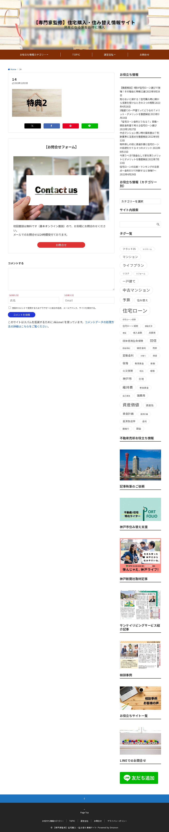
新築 (153, 363)
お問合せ (61, 245)
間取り (126, 428)
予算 (126, 299)
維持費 (128, 387)
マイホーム (147, 249)
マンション (130, 257)
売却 (155, 348)
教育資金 (139, 363)
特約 (141, 371)
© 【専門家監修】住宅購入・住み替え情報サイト (74, 827)
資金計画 (128, 414)
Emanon (114, 827)
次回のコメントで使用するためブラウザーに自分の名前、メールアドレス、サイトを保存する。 (54, 308)
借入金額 (137, 332)
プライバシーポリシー (117, 821)
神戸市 (127, 378)
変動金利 (128, 355)
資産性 (150, 405)
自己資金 (126, 396)
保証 (124, 333)
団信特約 (126, 348)
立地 (141, 379)
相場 (152, 370)
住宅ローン (135, 310)
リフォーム (141, 273)
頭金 (138, 428)
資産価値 (131, 404)
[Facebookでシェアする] (52, 125)
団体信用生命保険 (133, 340)
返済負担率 (129, 421)
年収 (155, 355)
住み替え (142, 300)
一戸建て (129, 281)
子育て (143, 356)
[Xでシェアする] (32, 125)
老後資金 (144, 387)
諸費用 (141, 395)
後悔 (125, 363)
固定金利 (141, 348)
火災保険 (128, 370)
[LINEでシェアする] (90, 125)
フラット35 (129, 249)
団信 (153, 340)
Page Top (84, 812)
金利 (144, 421)
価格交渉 (148, 326)
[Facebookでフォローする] (84, 798)
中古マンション (136, 290)
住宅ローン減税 (130, 325)
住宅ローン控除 (129, 319)
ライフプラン (133, 265)
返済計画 (144, 414)
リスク (126, 273)
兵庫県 (152, 332)
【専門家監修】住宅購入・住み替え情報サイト (84, 22)
